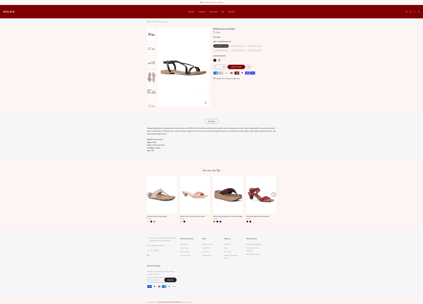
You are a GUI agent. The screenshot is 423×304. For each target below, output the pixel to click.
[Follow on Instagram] (148, 255)
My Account (184, 244)
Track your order (185, 255)
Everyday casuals (207, 244)
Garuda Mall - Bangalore (254, 244)
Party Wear (205, 252)
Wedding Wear (207, 255)
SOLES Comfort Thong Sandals (157, 216)
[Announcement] (211, 2)
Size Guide (216, 37)
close (4, 2)
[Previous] (149, 194)
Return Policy (184, 252)
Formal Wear (206, 248)
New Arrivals (214, 12)
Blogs (226, 248)
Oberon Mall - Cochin (253, 254)
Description (211, 121)
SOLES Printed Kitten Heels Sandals (257, 216)
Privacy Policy (184, 248)
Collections (202, 12)
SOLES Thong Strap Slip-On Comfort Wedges (227, 216)
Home (149, 21)
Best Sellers (231, 12)
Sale (223, 12)
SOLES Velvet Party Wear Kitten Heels (192, 216)
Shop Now (191, 12)
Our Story (227, 244)
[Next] (274, 194)
